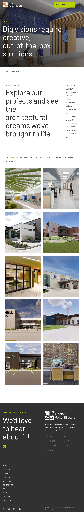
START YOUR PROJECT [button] (64, 4)
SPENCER (67, 437)
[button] (82, 510)
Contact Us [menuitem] (8, 485)
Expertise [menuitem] (7, 470)
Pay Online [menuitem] (7, 500)
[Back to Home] (12, 4)
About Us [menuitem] (7, 481)
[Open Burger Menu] (80, 5)
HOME (7, 72)
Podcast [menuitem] (6, 496)
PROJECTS (16, 72)
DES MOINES (50, 441)
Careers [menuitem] (6, 489)
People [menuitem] (6, 466)
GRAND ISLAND (51, 445)
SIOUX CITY (49, 437)
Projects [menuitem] (7, 477)
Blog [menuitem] (5, 492)
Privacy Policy (49, 510)
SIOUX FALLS (68, 445)
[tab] (7, 157)
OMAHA (66, 441)
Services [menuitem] (6, 473)
